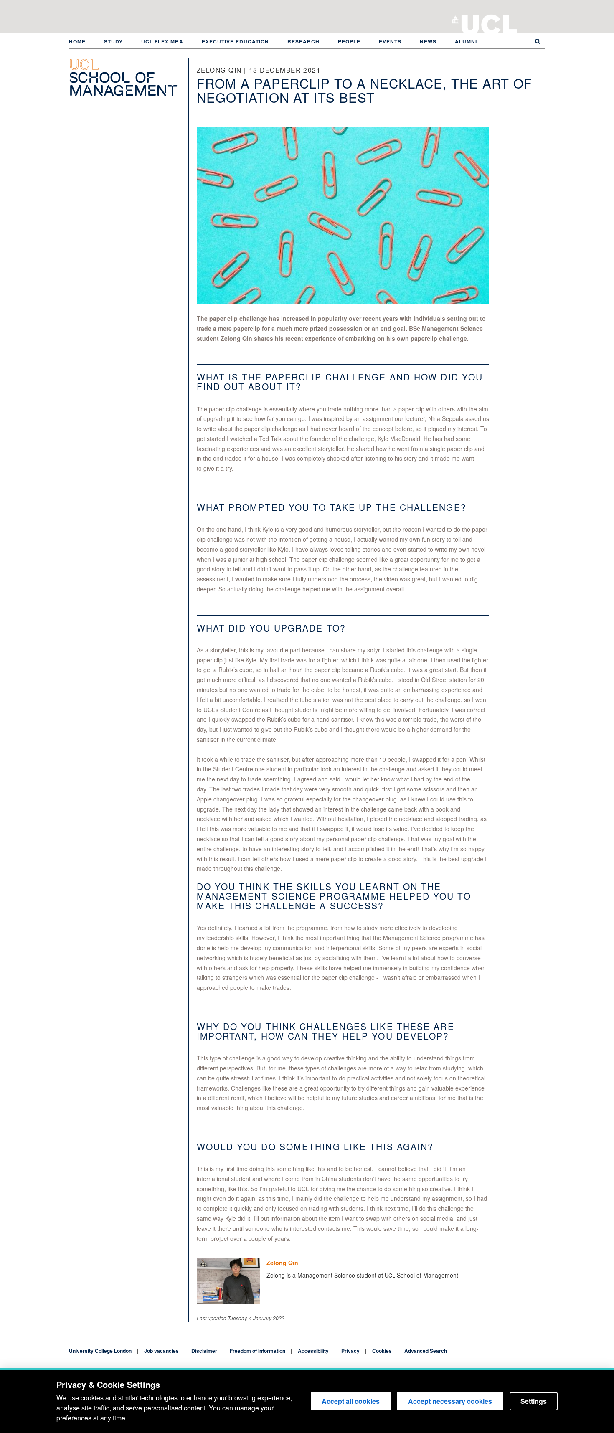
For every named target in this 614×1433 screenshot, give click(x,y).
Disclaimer (204, 1350)
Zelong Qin (282, 1262)
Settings (533, 1401)
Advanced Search (425, 1350)
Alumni (466, 41)
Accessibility (313, 1350)
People (349, 41)
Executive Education (235, 41)
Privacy (350, 1350)
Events (390, 41)
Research (303, 41)
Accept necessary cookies (450, 1401)
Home (77, 41)
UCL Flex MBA (162, 41)
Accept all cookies (351, 1401)
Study (113, 41)
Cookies (382, 1350)
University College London (489, 23)
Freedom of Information (257, 1350)
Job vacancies (161, 1350)
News (428, 41)
